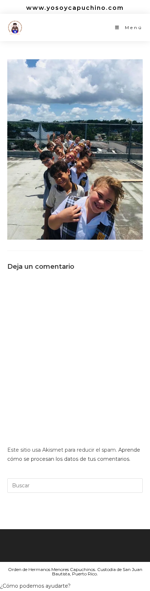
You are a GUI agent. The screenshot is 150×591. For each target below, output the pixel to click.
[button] (35, 586)
